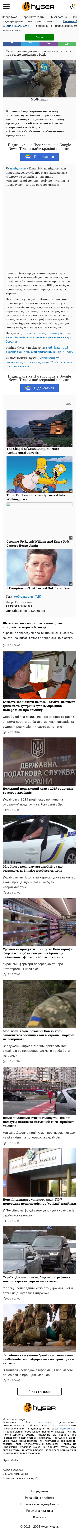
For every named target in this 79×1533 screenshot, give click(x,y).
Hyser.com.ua (44, 1422)
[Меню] (6, 6)
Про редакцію (39, 1491)
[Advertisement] (39, 228)
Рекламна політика (39, 1510)
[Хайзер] (38, 6)
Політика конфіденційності (39, 1504)
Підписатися (44, 157)
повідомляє (18, 168)
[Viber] (49, 42)
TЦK (38, 596)
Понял (39, 37)
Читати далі (39, 1391)
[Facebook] (12, 42)
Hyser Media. (50, 1526)
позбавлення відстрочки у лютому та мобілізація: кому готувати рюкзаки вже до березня (38, 337)
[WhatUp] (67, 42)
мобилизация (23, 596)
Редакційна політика (39, 1497)
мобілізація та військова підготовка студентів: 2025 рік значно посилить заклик (39, 362)
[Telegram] (30, 42)
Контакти (39, 1517)
